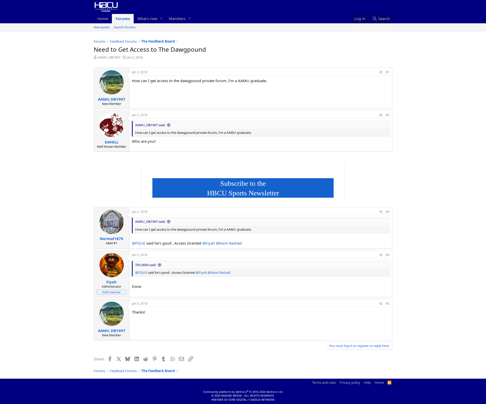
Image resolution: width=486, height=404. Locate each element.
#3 (388, 212)
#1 (388, 72)
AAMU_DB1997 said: (150, 125)
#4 (388, 255)
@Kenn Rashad (229, 243)
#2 (388, 115)
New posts (102, 27)
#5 (388, 303)
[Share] (380, 72)
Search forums (124, 27)
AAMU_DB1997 (109, 57)
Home (102, 18)
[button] (161, 18)
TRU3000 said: (145, 265)
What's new (147, 18)
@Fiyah (208, 243)
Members (177, 18)
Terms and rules (324, 382)
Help (367, 382)
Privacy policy (350, 382)
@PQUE (138, 243)
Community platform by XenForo (243, 392)
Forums (123, 18)
